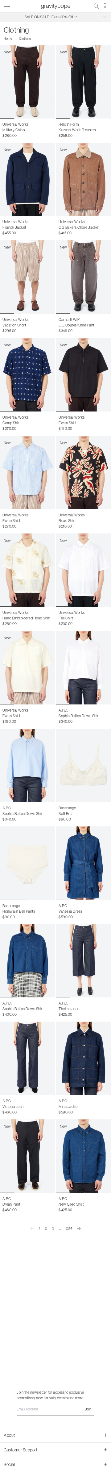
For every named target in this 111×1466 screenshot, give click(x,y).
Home (8, 39)
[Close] (104, 17)
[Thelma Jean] (83, 961)
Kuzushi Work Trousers (77, 130)
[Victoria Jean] (27, 1058)
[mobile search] (96, 6)
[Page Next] (79, 1228)
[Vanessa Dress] (83, 863)
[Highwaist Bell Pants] (27, 863)
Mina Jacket (69, 1106)
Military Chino (13, 130)
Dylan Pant (11, 1204)
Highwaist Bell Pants (18, 911)
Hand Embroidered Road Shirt (26, 618)
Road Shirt (67, 520)
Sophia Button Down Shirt (79, 715)
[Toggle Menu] (7, 5)
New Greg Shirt (71, 1204)
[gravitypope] (55, 6)
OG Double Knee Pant (76, 325)
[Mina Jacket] (83, 1058)
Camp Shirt (11, 422)
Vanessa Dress (70, 911)
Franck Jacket (14, 227)
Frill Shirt (66, 618)
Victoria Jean (13, 1106)
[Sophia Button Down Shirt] (83, 667)
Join (88, 1409)
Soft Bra (65, 813)
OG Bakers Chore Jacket (79, 227)
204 (69, 1228)
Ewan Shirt (67, 422)
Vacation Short (14, 325)
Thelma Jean (69, 1008)
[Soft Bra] (83, 765)
